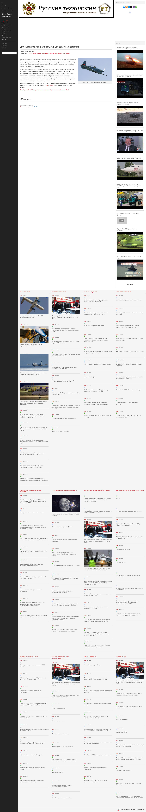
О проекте (4, 43)
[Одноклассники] (126, 7)
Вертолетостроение (7, 7)
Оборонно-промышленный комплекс (52, 53)
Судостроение (121, 657)
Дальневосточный (6, 37)
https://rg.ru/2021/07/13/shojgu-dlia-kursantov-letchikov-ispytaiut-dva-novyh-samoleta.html (44, 90)
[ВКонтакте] (124, 7)
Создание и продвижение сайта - (132, 809)
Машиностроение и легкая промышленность (61, 657)
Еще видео (130, 284)
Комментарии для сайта (29, 107)
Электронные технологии (29, 657)
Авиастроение (5, 5)
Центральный (5, 23)
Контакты (4, 47)
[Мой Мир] (129, 7)
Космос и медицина (6, 9)
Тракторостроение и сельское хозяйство (7, 13)
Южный (3, 29)
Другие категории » (6, 16)
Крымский (4, 39)
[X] (131, 7)
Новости (30, 53)
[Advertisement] (66, 30)
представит (49, 85)
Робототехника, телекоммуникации (64, 490)
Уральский (4, 35)
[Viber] (134, 7)
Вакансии (4, 45)
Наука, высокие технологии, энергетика (130, 490)
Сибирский (4, 33)
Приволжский (5, 27)
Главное (4, 3)
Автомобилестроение (7, 11)
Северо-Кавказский (6, 31)
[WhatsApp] (136, 7)
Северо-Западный (6, 25)
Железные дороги (90, 657)
